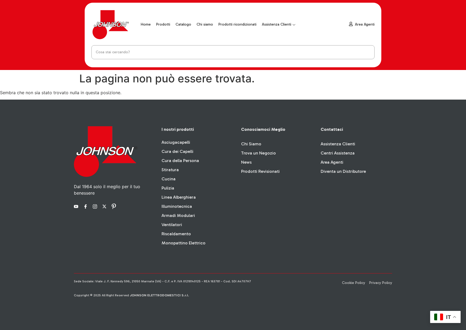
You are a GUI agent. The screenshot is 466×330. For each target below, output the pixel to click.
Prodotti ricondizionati (237, 24)
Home (146, 24)
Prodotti (163, 24)
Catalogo (183, 24)
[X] (105, 206)
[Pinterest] (115, 206)
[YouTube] (77, 206)
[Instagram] (96, 206)
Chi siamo (205, 24)
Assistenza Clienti (276, 24)
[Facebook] (86, 206)
